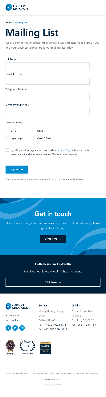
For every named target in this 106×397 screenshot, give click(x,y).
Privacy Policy (63, 150)
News (40, 130)
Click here (51, 282)
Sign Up (14, 169)
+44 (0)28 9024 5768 (55, 329)
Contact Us (50, 238)
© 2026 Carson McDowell (17, 373)
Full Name (11, 59)
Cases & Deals (44, 138)
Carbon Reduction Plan (87, 373)
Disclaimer (54, 373)
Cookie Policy (68, 373)
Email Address (14, 74)
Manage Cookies (52, 379)
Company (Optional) (17, 104)
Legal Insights (18, 138)
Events (14, 130)
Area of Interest (14, 122)
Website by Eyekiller (53, 384)
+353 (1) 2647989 (86, 324)
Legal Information (39, 373)
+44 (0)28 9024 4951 (54, 324)
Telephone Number (16, 89)
